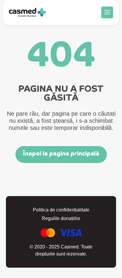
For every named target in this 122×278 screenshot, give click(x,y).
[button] (107, 12)
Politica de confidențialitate (61, 209)
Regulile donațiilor (61, 218)
